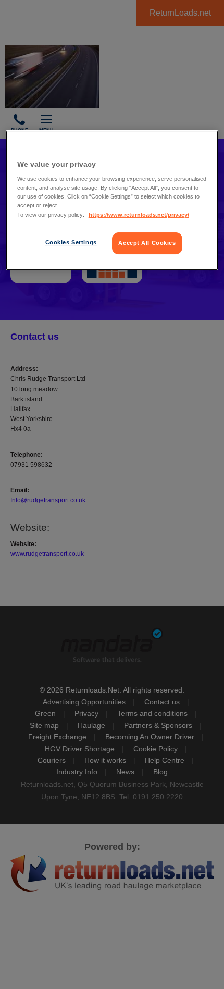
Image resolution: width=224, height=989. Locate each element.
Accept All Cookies (147, 243)
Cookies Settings (71, 242)
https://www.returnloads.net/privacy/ (139, 215)
